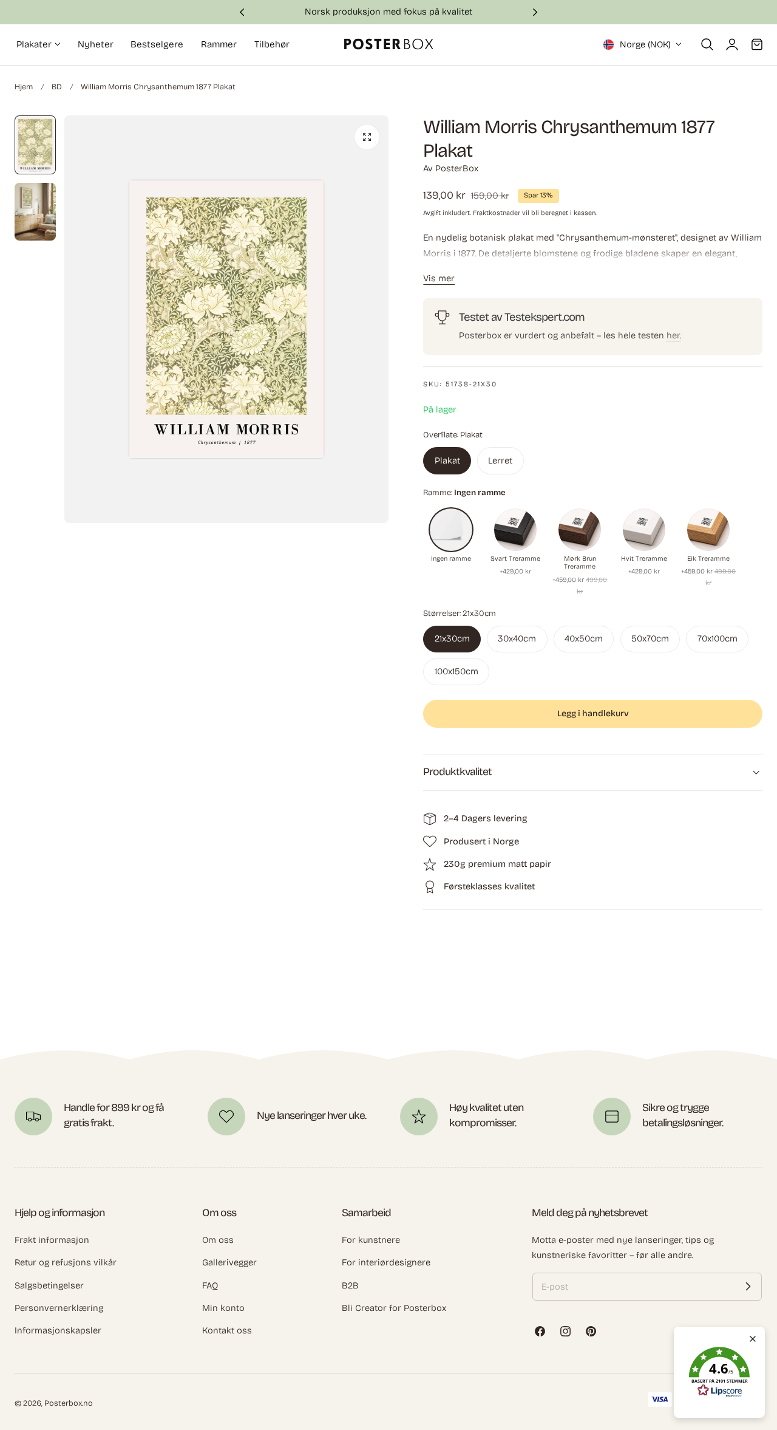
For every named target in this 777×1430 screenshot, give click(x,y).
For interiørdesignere (386, 1262)
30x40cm (517, 638)
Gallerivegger (229, 1262)
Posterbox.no (68, 1403)
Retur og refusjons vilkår (66, 1262)
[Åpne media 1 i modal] (367, 137)
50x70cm (650, 638)
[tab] (35, 144)
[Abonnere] (747, 1286)
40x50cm (584, 638)
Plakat (447, 460)
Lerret (500, 460)
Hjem (24, 86)
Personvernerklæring (59, 1307)
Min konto (223, 1307)
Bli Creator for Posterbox (394, 1307)
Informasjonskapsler (58, 1330)
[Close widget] (752, 1339)
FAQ (210, 1284)
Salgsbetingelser (49, 1284)
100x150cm (456, 671)
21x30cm (452, 638)
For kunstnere (371, 1239)
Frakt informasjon (52, 1239)
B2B (350, 1284)
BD (57, 86)
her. (674, 335)
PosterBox (456, 168)
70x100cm (717, 638)
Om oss (218, 1239)
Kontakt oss (227, 1330)
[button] (707, 44)
